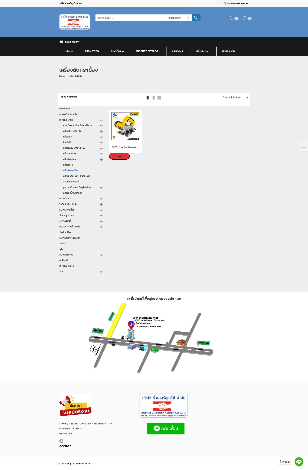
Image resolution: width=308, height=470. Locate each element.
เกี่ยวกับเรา (202, 51)
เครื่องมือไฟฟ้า (75, 76)
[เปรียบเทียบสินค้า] (232, 19)
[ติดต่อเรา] (299, 461)
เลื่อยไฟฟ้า (67, 142)
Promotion (92, 51)
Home (62, 76)
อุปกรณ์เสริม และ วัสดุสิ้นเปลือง (77, 187)
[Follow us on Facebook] (61, 441)
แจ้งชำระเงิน (178, 51)
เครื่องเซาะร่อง (69, 153)
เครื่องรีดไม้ (68, 165)
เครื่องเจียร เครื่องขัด (72, 131)
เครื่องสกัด (67, 137)
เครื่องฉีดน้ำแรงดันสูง (72, 193)
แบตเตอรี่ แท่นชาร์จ (68, 114)
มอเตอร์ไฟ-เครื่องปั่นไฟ (69, 226)
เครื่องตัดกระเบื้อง (70, 170)
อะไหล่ (62, 243)
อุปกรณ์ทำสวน (66, 255)
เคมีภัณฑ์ (63, 260)
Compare (119, 156)
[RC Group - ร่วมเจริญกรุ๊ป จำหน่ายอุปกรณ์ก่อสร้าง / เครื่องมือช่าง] (75, 22)
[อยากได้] (246, 19)
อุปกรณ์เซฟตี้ (65, 221)
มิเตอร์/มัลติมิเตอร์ (71, 181)
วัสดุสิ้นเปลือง (65, 232)
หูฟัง (61, 249)
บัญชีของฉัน (228, 51)
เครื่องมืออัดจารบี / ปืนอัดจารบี (76, 176)
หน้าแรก (69, 51)
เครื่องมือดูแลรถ (66, 266)
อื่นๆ (61, 271)
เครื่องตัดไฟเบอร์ (70, 159)
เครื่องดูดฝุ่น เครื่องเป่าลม (74, 148)
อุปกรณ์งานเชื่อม (67, 210)
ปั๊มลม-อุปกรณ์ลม (67, 215)
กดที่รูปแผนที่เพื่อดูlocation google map (154, 298)
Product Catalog (147, 51)
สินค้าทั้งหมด (117, 51)
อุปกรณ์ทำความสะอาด (69, 238)
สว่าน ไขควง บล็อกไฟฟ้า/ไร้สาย (77, 125)
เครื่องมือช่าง (65, 198)
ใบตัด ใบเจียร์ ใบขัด (68, 204)
